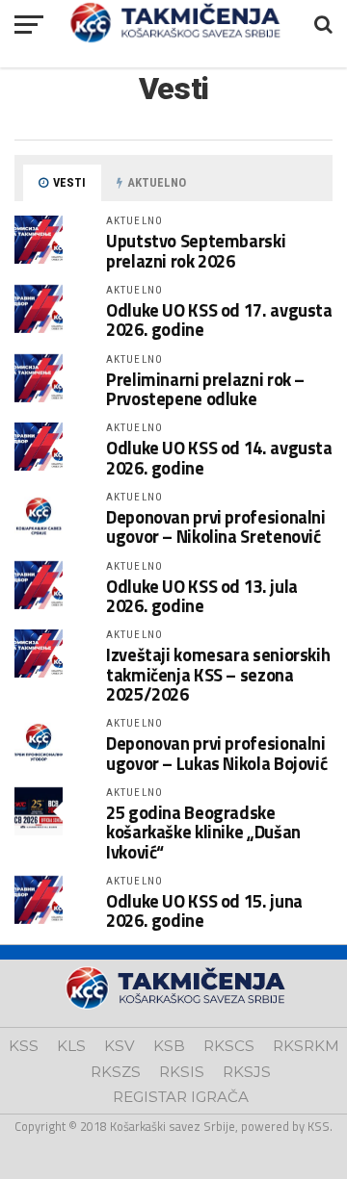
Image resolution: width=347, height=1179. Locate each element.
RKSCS (228, 1046)
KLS (71, 1046)
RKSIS (181, 1072)
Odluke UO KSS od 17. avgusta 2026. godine (219, 319)
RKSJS (247, 1072)
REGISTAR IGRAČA (181, 1097)
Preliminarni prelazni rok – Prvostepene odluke (205, 389)
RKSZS (116, 1072)
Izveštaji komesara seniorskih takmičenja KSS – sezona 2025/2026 (218, 673)
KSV (119, 1046)
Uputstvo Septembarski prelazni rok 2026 (195, 250)
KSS (24, 1046)
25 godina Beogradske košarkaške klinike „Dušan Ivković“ (203, 831)
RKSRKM (306, 1046)
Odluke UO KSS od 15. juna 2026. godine (204, 910)
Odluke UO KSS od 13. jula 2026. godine (202, 596)
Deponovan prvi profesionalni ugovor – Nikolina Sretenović (216, 526)
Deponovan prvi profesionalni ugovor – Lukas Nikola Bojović (216, 753)
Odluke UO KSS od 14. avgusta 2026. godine (219, 457)
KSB (169, 1046)
